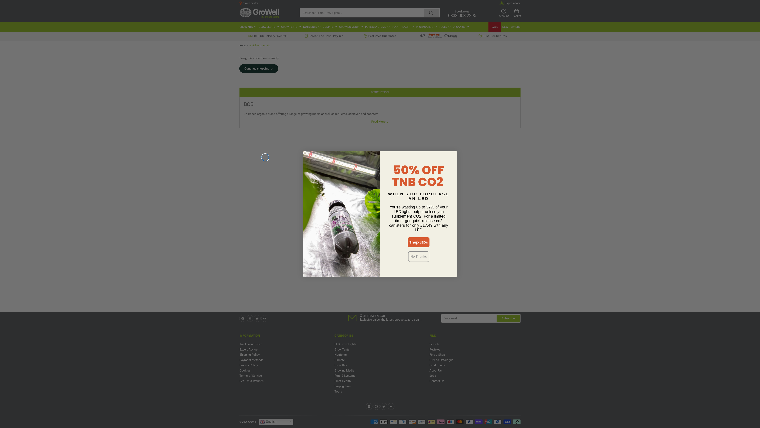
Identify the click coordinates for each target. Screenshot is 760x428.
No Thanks (418, 256)
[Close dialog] (265, 157)
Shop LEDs (418, 242)
